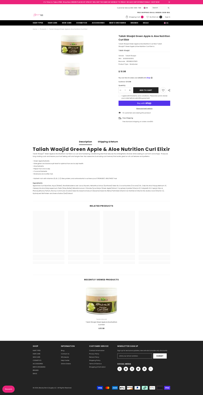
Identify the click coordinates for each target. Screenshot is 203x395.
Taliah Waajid (124, 50)
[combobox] (159, 8)
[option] (72, 44)
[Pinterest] (132, 369)
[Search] (160, 8)
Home (35, 29)
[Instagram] (126, 369)
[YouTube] (144, 369)
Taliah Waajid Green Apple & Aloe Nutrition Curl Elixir (101, 323)
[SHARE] (168, 90)
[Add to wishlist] (163, 90)
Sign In (167, 17)
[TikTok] (138, 369)
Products (43, 29)
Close (169, 2)
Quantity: (122, 85)
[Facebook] (119, 369)
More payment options (144, 108)
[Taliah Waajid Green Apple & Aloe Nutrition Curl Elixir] (101, 300)
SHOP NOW (155, 2)
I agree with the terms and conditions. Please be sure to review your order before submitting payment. (144, 97)
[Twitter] (150, 369)
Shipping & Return (108, 141)
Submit (159, 356)
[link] (48, 259)
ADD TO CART (146, 90)
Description (85, 141)
